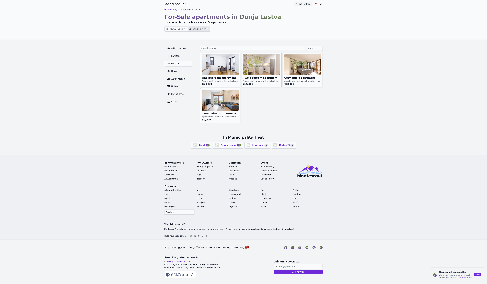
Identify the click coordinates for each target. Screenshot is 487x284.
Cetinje (199, 194)
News (231, 174)
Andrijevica (201, 202)
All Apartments (172, 178)
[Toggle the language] (316, 4)
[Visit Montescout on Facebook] (285, 247)
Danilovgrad (235, 194)
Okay (477, 275)
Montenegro (173, 9)
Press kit (233, 178)
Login (199, 174)
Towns (184, 9)
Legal (264, 162)
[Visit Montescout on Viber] (314, 247)
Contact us (234, 170)
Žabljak (296, 190)
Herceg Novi (170, 206)
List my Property (204, 166)
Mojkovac (233, 206)
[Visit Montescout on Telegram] (306, 247)
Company (235, 162)
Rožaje (263, 202)
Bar (198, 190)
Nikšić (295, 202)
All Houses (169, 174)
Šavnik (263, 206)
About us (233, 166)
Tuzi (294, 198)
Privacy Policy (267, 166)
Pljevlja (263, 194)
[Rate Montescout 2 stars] (195, 236)
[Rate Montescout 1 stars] (191, 236)
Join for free (298, 272)
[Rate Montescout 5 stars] (206, 236)
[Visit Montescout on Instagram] (292, 247)
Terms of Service (268, 170)
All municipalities (172, 190)
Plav (262, 190)
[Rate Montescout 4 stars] (202, 236)
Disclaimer (265, 174)
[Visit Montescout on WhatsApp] (321, 247)
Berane (200, 206)
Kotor (199, 198)
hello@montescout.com (179, 261)
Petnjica (297, 194)
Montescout (175, 4)
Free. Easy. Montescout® (181, 257)
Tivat (166, 194)
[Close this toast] (483, 270)
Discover (170, 186)
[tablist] (187, 28)
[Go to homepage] (165, 9)
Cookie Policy (466, 277)
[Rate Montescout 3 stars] (198, 236)
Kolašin (232, 202)
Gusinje (232, 198)
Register (200, 178)
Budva (167, 202)
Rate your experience (175, 235)
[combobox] (314, 48)
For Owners (204, 162)
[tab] (176, 29)
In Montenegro (174, 162)
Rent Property (171, 166)
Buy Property (170, 170)
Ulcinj (167, 198)
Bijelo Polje (234, 190)
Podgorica (265, 198)
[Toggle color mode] (321, 4)
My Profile (201, 170)
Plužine (296, 206)
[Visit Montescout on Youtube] (299, 247)
